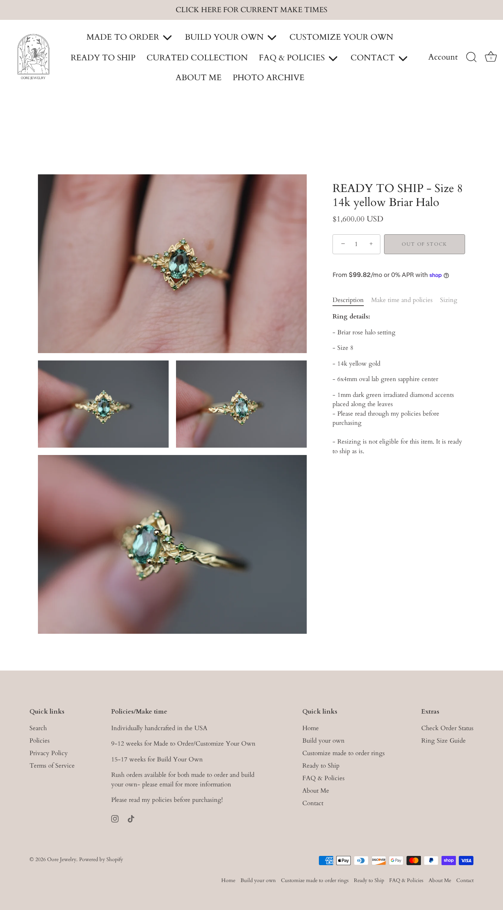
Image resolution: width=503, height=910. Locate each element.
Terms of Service (52, 765)
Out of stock (424, 244)
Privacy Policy (48, 753)
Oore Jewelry (61, 859)
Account (443, 57)
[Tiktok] (131, 818)
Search (38, 728)
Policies (39, 740)
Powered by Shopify (101, 859)
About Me (315, 790)
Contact (312, 803)
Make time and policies (402, 300)
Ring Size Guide (443, 740)
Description (348, 300)
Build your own (323, 740)
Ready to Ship (321, 765)
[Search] (471, 57)
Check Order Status (447, 728)
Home (310, 728)
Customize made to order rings (343, 753)
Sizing (448, 300)
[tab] (352, 300)
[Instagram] (115, 818)
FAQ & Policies (323, 778)
